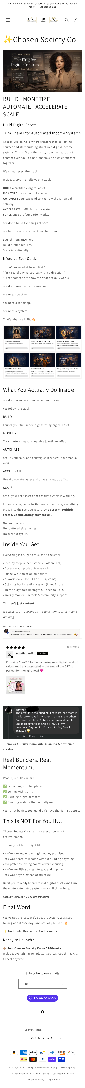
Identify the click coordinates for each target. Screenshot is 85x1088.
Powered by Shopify (47, 1067)
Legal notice (54, 1079)
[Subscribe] (62, 984)
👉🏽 (32, 948)
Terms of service (40, 1073)
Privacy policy (68, 1067)
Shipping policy (36, 1079)
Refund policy (22, 1073)
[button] (8, 20)
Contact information (63, 1073)
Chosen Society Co (26, 1067)
